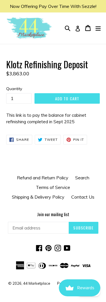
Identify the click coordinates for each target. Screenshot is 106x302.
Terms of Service (53, 187)
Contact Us (82, 197)
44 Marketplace (36, 283)
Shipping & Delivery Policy (38, 197)
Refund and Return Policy (42, 177)
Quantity (14, 88)
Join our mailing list (53, 214)
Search (82, 177)
